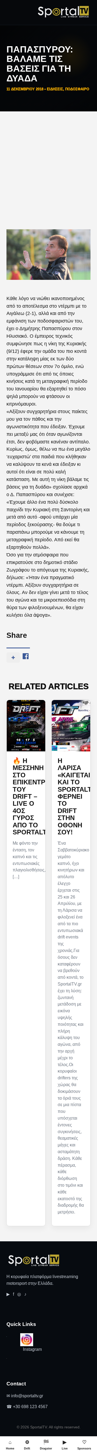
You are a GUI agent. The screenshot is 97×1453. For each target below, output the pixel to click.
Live (65, 1444)
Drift (27, 1444)
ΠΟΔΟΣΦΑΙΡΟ (77, 89)
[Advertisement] (48, 162)
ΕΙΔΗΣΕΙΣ (55, 89)
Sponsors (84, 1444)
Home (10, 1444)
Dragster (46, 1444)
